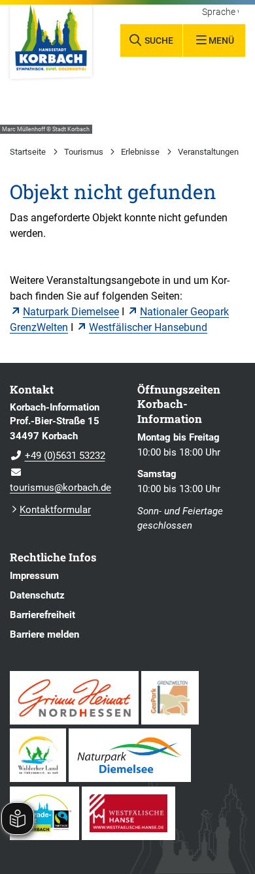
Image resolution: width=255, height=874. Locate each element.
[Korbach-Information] (64, 448)
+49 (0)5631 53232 (57, 455)
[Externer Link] (74, 698)
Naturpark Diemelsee (71, 311)
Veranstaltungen (208, 152)
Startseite (28, 152)
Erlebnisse (140, 152)
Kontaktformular (55, 510)
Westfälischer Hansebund (148, 327)
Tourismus (83, 152)
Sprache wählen (220, 12)
